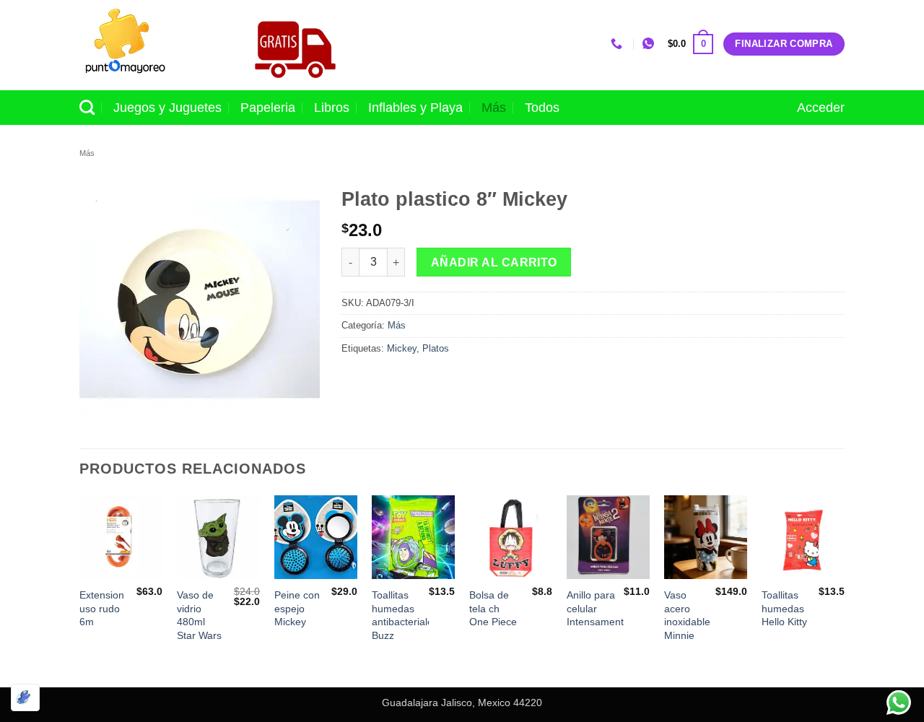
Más (493, 107)
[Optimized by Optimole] (25, 697)
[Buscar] (87, 107)
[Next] (844, 589)
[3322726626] (618, 44)
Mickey (402, 348)
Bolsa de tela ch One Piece (493, 608)
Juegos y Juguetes (167, 107)
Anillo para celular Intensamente (598, 608)
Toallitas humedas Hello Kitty (784, 608)
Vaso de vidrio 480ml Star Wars (199, 615)
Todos (542, 107)
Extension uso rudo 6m (101, 608)
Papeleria (267, 107)
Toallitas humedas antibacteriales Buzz (405, 615)
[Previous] (80, 589)
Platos (435, 348)
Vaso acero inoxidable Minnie (687, 615)
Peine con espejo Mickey (297, 608)
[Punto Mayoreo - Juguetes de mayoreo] (150, 45)
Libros (331, 107)
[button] (690, 44)
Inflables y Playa (415, 107)
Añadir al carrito (494, 262)
